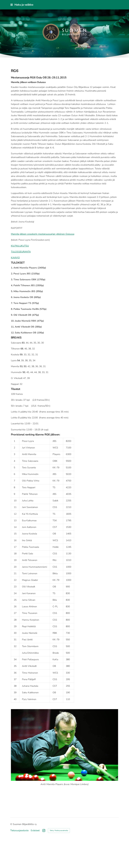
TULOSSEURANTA (21, 251)
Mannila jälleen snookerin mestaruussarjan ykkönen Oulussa (42, 234)
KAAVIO (15, 257)
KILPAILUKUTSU (20, 245)
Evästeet (35, 830)
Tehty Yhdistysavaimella (59, 830)
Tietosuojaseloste (19, 830)
